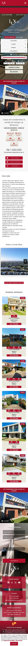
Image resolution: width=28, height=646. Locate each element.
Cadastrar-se (14, 560)
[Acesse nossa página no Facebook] (8, 583)
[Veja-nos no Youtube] (19, 583)
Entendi (14, 643)
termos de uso (19, 640)
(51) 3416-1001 (22, 15)
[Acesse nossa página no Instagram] (15, 583)
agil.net (19, 627)
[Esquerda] (1, 100)
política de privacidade (9, 640)
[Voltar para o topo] (3, 631)
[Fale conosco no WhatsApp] (12, 583)
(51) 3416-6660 (8, 15)
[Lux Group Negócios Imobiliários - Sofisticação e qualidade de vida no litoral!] (14, 22)
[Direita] (26, 100)
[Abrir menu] (25, 3)
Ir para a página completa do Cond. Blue (14, 282)
